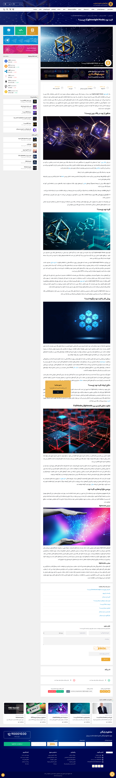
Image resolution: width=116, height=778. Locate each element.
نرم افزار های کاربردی (71, 759)
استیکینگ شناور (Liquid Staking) (82, 717)
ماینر (85, 184)
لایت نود (106, 94)
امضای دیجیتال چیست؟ (104, 608)
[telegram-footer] (102, 766)
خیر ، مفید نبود (52, 691)
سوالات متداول (72, 755)
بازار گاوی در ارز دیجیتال (104, 616)
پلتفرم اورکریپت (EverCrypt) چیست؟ (104, 717)
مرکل (92, 484)
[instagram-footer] (96, 766)
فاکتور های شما (25, 759)
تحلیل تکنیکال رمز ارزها (52, 762)
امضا (62, 177)
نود (69, 168)
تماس (40, 9)
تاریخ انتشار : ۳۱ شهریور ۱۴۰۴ (19, 715)
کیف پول (82, 281)
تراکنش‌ (98, 168)
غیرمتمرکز (102, 362)
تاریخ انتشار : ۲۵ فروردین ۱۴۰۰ (63, 715)
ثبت (29, 740)
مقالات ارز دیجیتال (102, 16)
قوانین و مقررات (72, 762)
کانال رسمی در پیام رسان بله (69, 764)
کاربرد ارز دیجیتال (106, 597)
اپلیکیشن (53, 9)
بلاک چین (103, 162)
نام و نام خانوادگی (108, 740)
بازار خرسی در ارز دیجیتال (104, 612)
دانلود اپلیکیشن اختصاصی (70, 757)
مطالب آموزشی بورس (52, 755)
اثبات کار (76, 368)
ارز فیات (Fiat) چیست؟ (105, 604)
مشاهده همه (5, 56)
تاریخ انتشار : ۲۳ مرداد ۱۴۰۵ (42, 715)
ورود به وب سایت (25, 755)
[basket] (10, 9)
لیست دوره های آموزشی (52, 757)
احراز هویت (63, 479)
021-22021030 (98, 757)
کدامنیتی (56, 740)
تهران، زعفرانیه (98, 755)
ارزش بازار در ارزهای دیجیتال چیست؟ (101, 601)
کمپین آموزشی (46, 9)
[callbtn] (3, 775)
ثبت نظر (106, 659)
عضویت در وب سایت (24, 757)
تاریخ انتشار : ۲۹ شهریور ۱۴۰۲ (108, 715)
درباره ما (35, 9)
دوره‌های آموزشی (101, 9)
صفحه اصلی (110, 9)
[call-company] (13, 9)
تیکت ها (27, 764)
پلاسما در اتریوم (106, 593)
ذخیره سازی (54, 263)
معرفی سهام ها (53, 759)
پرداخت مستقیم (25, 762)
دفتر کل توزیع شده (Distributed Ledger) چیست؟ (98, 590)
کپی (68, 691)
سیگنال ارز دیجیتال (72, 9)
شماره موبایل (82, 740)
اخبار (64, 9)
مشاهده (110, 722)
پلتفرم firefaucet (42, 717)
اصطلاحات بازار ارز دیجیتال (92, 16)
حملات (81, 380)
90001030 (19, 734)
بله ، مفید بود (60, 691)
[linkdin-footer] (93, 766)
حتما (58, 392)
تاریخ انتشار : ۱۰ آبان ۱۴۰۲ (86, 715)
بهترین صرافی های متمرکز (18, 717)
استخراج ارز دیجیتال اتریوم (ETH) (60, 717)
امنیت (108, 401)
